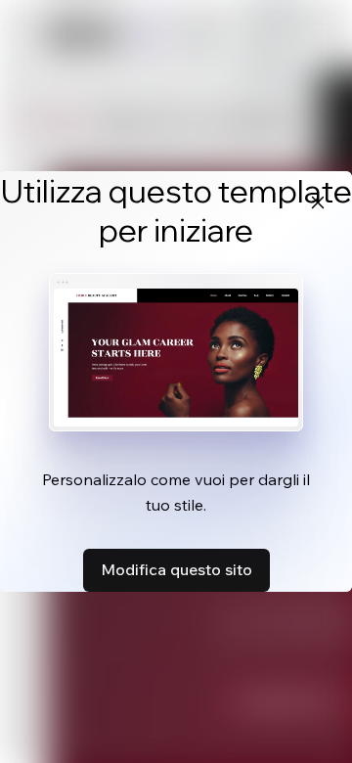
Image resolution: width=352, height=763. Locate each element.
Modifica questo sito (176, 569)
